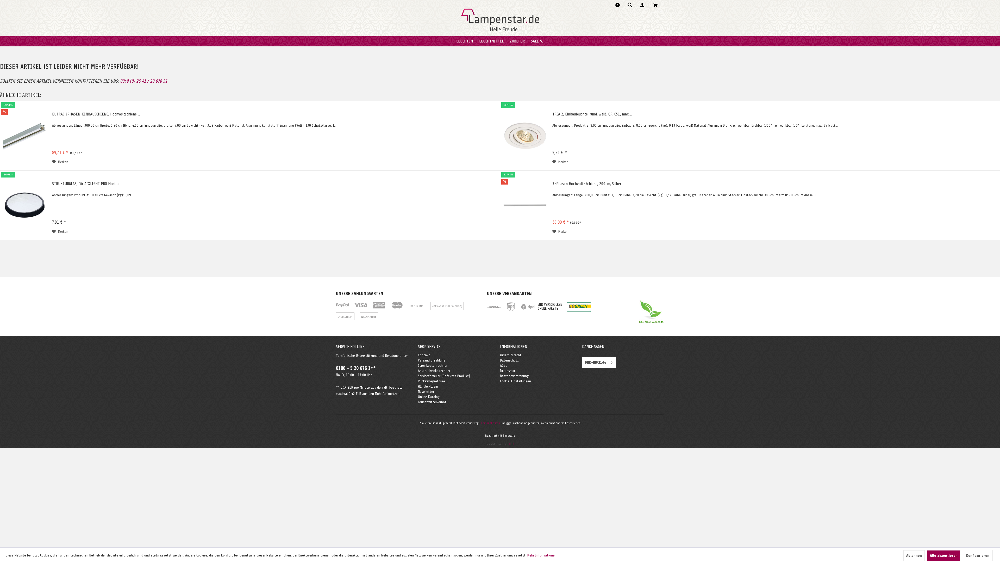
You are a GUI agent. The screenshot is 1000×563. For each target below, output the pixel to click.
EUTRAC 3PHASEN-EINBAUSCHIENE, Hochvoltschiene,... (96, 114)
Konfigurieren (977, 556)
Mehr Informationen (542, 555)
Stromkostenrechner (432, 366)
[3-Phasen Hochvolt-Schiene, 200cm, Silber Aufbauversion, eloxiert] (525, 205)
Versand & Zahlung (431, 360)
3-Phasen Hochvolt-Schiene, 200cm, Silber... (587, 183)
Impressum (508, 371)
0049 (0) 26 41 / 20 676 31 (143, 81)
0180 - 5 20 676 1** (356, 368)
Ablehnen (914, 556)
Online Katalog (429, 397)
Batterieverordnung (514, 376)
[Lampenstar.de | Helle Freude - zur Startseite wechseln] (500, 20)
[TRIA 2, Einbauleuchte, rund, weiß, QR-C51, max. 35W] (525, 135)
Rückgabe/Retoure (431, 381)
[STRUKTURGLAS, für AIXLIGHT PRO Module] (25, 205)
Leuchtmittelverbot (432, 402)
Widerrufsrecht (510, 355)
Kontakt (424, 355)
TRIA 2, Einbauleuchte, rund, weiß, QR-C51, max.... (592, 114)
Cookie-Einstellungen (515, 381)
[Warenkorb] (657, 5)
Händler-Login (428, 386)
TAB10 (510, 444)
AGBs (503, 366)
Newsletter (426, 392)
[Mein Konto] (643, 5)
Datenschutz (509, 360)
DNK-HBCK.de (595, 362)
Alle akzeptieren (944, 556)
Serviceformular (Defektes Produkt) (444, 376)
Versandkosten (490, 423)
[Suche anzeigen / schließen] (630, 5)
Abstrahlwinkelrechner (434, 371)
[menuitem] (631, 5)
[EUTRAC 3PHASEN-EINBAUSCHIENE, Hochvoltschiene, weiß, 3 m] (25, 135)
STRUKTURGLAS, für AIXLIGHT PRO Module (86, 183)
